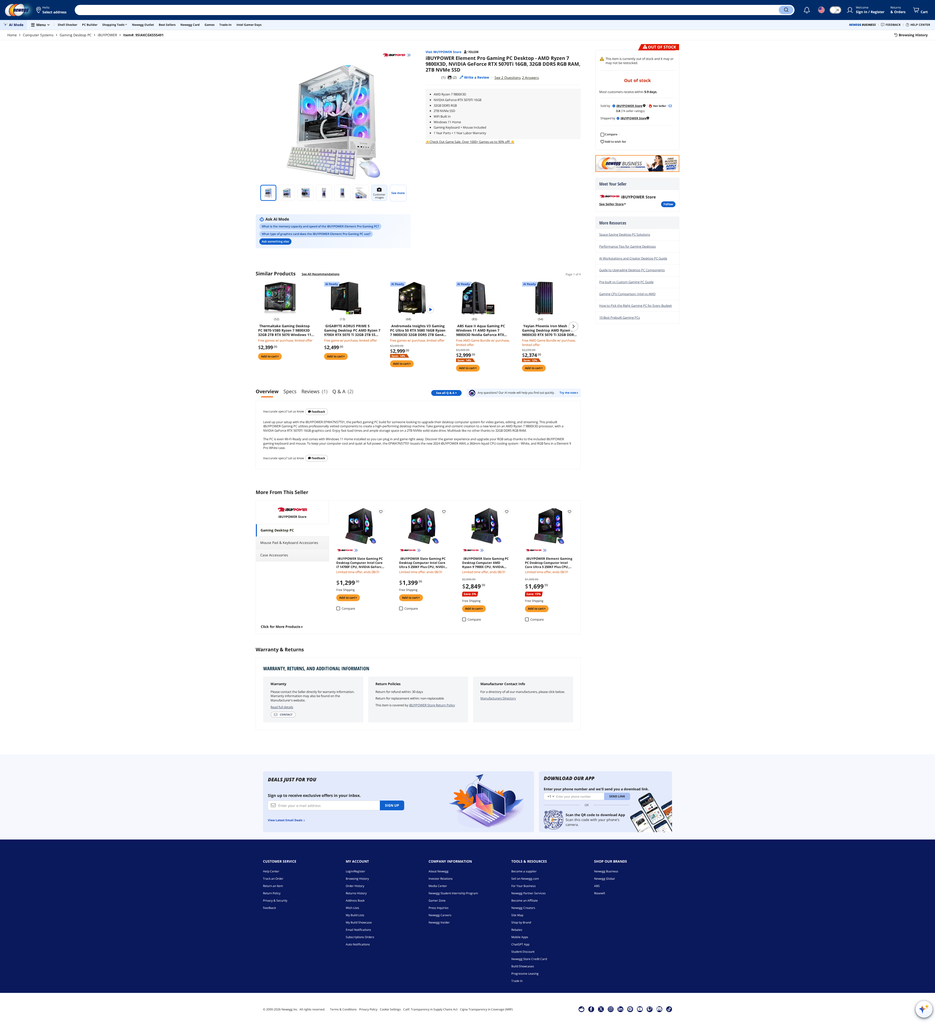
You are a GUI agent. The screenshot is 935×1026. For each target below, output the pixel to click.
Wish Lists (352, 908)
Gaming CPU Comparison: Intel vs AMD (627, 294)
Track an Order (273, 879)
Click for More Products (280, 626)
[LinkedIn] (620, 1009)
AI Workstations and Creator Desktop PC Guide (633, 258)
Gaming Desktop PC (76, 35)
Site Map (517, 915)
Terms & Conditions (343, 1009)
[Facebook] (591, 1009)
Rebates (516, 930)
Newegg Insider (439, 922)
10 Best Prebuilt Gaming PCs (619, 317)
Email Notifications (358, 930)
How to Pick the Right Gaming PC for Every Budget (635, 305)
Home (12, 35)
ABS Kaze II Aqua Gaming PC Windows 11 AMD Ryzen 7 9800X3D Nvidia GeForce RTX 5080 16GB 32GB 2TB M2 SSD (480, 330)
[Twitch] (649, 1009)
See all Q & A (445, 393)
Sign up (392, 805)
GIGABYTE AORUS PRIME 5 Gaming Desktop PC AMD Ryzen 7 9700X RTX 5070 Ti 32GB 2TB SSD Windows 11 (352, 330)
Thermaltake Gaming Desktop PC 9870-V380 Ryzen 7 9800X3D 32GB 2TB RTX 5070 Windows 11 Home (284, 330)
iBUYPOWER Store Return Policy (432, 705)
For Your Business (523, 886)
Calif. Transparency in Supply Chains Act (430, 1009)
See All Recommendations (320, 274)
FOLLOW (668, 204)
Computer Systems (38, 35)
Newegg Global (604, 879)
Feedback (318, 412)
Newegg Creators (523, 908)
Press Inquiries (439, 908)
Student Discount (522, 952)
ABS (597, 886)
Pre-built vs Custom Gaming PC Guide (626, 282)
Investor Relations (441, 879)
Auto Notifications (358, 944)
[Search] (786, 10)
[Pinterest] (630, 1009)
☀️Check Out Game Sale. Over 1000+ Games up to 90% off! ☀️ (470, 142)
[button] (51, 10)
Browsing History (357, 879)
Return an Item (273, 886)
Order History (355, 886)
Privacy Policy (368, 1009)
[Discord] (659, 1009)
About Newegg (439, 871)
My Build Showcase (359, 922)
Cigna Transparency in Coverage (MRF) (486, 1009)
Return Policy (271, 893)
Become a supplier (524, 871)
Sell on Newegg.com (525, 879)
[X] (601, 1009)
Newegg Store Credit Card (529, 959)
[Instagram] (611, 1009)
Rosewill (599, 893)
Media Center (438, 886)
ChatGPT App (520, 944)
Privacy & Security (275, 900)
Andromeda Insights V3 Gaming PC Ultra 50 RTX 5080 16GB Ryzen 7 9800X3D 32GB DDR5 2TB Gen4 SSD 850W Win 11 (417, 330)
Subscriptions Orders (360, 937)
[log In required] (380, 511)
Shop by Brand (521, 922)
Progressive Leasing (525, 973)
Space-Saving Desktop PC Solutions (624, 234)
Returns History (356, 893)
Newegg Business (606, 871)
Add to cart (269, 356)
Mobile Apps (519, 937)
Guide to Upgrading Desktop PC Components (632, 270)
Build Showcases (522, 966)
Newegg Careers (440, 915)
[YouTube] (639, 1009)
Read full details (282, 707)
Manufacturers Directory (498, 698)
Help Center (271, 871)
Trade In (517, 981)
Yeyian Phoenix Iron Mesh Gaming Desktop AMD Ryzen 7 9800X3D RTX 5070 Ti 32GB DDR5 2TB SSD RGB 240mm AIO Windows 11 (549, 330)
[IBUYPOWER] (396, 55)
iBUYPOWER (107, 35)
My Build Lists (355, 915)
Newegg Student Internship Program (453, 893)
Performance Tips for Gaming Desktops (627, 246)
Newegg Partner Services (528, 893)
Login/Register (355, 871)
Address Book (355, 900)
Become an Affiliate (524, 900)
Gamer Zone (437, 900)
